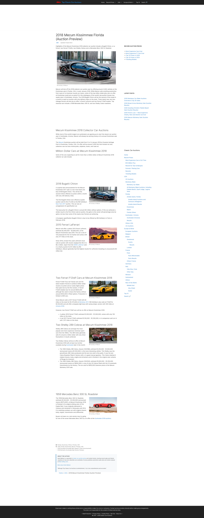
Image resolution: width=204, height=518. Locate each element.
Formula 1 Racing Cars (133, 168)
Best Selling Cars (63, 461)
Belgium (128, 234)
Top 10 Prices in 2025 (133, 57)
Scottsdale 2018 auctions (103, 418)
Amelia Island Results (135, 204)
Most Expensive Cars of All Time (136, 160)
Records (128, 171)
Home (103, 2)
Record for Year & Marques (134, 165)
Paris (128, 253)
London (129, 247)
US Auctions (129, 179)
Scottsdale (69, 345)
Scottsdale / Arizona (132, 215)
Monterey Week (130, 182)
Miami (129, 209)
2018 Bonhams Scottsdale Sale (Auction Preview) (71, 450)
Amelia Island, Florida (134, 197)
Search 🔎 (144, 2)
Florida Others (131, 212)
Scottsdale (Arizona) (133, 218)
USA (119, 2)
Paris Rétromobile (134, 255)
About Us (118, 513)
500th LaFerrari (79, 245)
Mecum (61, 142)
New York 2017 (60, 204)
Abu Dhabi (131, 288)
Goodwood (130, 239)
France (128, 250)
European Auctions (132, 231)
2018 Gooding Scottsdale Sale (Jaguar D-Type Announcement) (74, 448)
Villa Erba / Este (132, 269)
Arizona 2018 (60, 306)
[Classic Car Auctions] (69, 2)
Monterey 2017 (84, 302)
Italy (127, 266)
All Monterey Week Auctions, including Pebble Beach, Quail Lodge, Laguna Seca (139, 189)
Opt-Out (113, 513)
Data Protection (87, 513)
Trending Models (131, 59)
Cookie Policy (105, 513)
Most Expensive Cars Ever (134, 51)
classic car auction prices (79, 458)
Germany (128, 264)
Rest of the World (131, 283)
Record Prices (110, 2)
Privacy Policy (96, 513)
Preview (75, 445)
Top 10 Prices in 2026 (133, 55)
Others (70, 445)
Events (130, 242)
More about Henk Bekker (64, 465)
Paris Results (132, 258)
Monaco (128, 274)
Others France (131, 261)
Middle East (130, 285)
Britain (128, 237)
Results (129, 220)
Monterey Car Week (133, 184)
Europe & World (128, 2)
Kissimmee (65, 445)
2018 (59, 446)
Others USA (129, 223)
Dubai (130, 291)
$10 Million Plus (130, 163)
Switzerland (129, 277)
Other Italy (130, 272)
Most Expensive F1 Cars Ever (135, 53)
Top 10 (138, 2)
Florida (59, 445)
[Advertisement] (102, 17)
